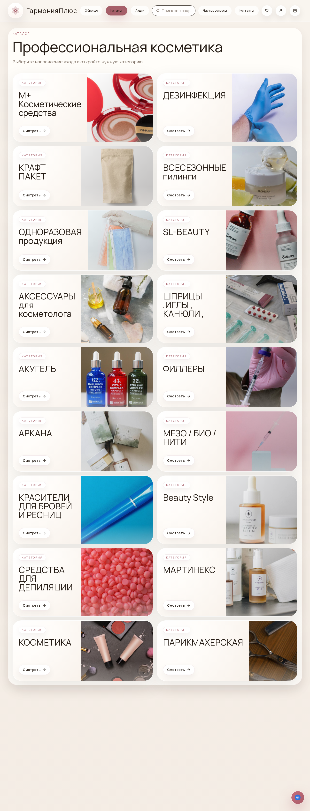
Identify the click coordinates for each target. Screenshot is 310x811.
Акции (139, 10)
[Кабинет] (281, 10)
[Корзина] (295, 10)
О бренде (91, 10)
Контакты (247, 10)
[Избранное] (267, 10)
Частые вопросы (215, 10)
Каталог (116, 10)
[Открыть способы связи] (297, 797)
